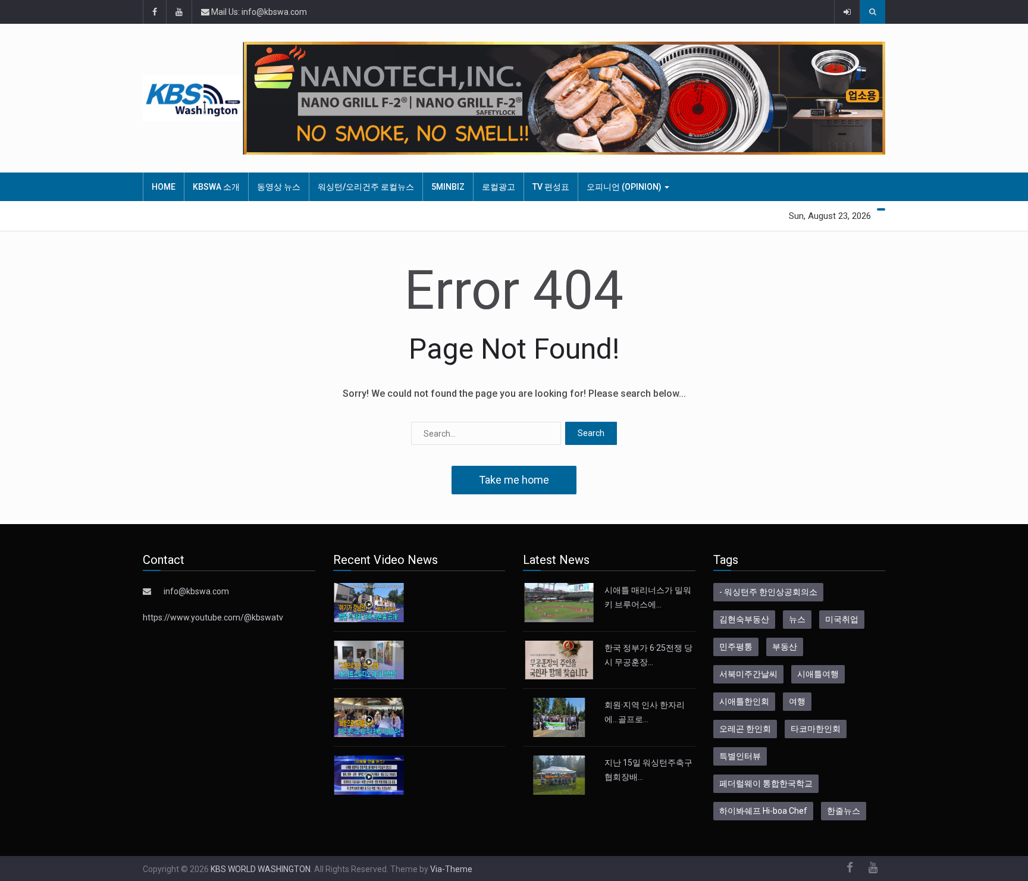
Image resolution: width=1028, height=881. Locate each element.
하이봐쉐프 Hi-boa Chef (763, 811)
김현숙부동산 (744, 619)
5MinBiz (448, 187)
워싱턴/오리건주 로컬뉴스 (366, 187)
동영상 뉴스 (278, 187)
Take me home (514, 480)
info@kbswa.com (196, 591)
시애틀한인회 (744, 701)
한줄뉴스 (843, 811)
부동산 (784, 646)
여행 (797, 701)
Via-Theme (451, 869)
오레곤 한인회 (745, 728)
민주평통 (736, 646)
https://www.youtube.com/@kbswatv (213, 617)
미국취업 (841, 619)
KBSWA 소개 (216, 187)
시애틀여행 (818, 674)
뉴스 (797, 619)
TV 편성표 (550, 187)
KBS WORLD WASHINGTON (261, 869)
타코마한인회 (816, 728)
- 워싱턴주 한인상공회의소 (768, 592)
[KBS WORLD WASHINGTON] (193, 98)
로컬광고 (498, 187)
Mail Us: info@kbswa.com (258, 12)
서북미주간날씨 (748, 674)
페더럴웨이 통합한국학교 (766, 783)
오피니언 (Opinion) (625, 187)
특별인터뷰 (740, 756)
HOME (163, 187)
